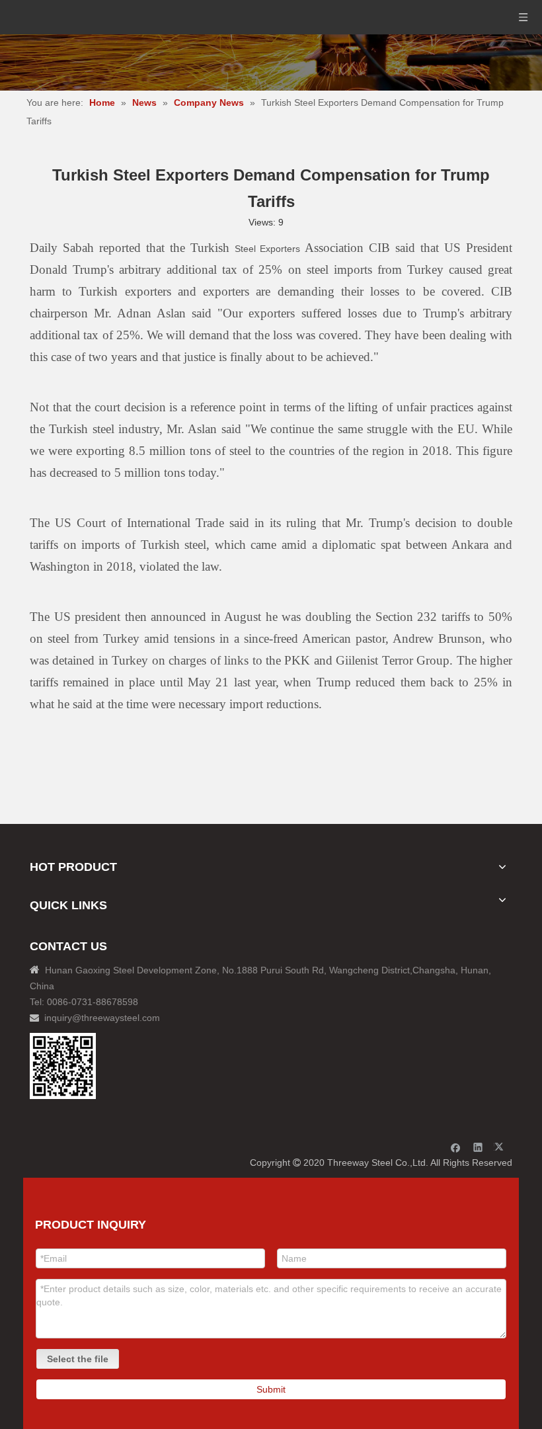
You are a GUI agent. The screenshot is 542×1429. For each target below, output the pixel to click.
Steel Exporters (268, 248)
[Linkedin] (478, 1147)
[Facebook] (455, 1147)
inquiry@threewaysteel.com (102, 1017)
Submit (271, 1389)
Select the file (77, 1359)
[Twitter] (500, 1147)
